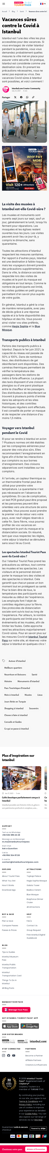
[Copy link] (33, 97)
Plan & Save (7, 921)
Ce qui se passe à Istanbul (16, 728)
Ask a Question (10, 848)
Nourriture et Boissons (15, 674)
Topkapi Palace (34, 876)
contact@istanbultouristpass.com (20, 862)
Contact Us (32, 925)
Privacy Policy (25, 1104)
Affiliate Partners (33, 1060)
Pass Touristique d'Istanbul (17, 688)
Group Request (34, 930)
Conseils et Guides (13, 721)
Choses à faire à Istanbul (15, 715)
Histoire (8, 681)
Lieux (39, 694)
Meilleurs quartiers (13, 667)
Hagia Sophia (20, 326)
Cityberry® (24, 1083)
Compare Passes (10, 925)
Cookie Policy (31, 1113)
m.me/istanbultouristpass (16, 841)
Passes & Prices (9, 930)
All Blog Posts (8, 988)
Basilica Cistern (34, 890)
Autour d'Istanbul (17, 660)
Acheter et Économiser (36, 1149)
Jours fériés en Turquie (15, 701)
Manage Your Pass (18, 1009)
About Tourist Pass (11, 876)
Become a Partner (34, 1055)
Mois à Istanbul (11, 694)
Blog (13, 11)
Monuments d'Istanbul (28, 681)
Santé (22, 11)
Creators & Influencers (36, 1065)
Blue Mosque (33, 894)
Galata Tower (33, 885)
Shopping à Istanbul (13, 708)
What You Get (9, 880)
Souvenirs (34, 708)
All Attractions (33, 907)
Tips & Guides (8, 952)
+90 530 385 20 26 (11, 835)
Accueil (4, 11)
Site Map (38, 1119)
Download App (9, 890)
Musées (28, 694)
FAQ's (29, 921)
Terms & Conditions (28, 1101)
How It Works (8, 885)
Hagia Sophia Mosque (37, 880)
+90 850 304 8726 (11, 855)
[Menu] (3, 3)
